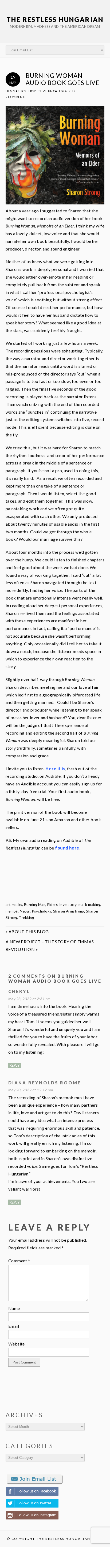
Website (16, 1343)
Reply (14, 1065)
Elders (52, 904)
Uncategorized (61, 91)
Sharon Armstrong (68, 911)
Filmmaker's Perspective (26, 91)
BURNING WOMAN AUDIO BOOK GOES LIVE (62, 79)
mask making (89, 904)
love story (68, 904)
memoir (12, 911)
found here (67, 847)
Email (13, 1326)
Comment (19, 1260)
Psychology (41, 911)
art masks (14, 904)
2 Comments (16, 97)
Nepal (25, 911)
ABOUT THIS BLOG (29, 931)
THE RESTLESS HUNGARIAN (55, 19)
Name (14, 1308)
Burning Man (34, 904)
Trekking (26, 917)
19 (12, 79)
